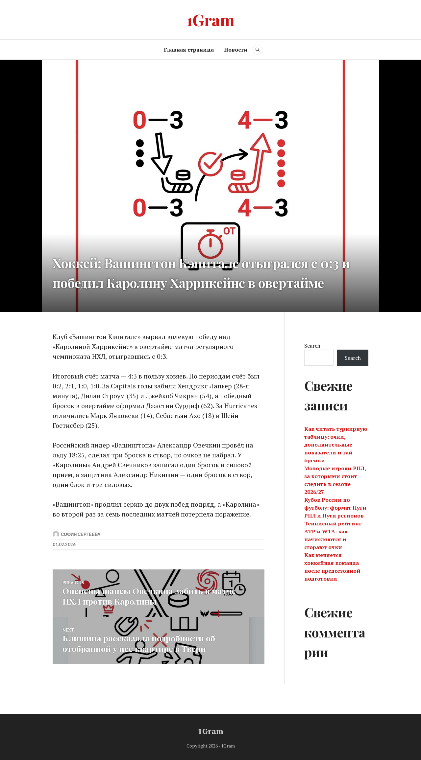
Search (312, 345)
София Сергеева (80, 534)
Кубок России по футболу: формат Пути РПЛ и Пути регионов (335, 507)
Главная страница (189, 49)
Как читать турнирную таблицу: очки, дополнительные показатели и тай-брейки (335, 444)
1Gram (210, 19)
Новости (236, 49)
